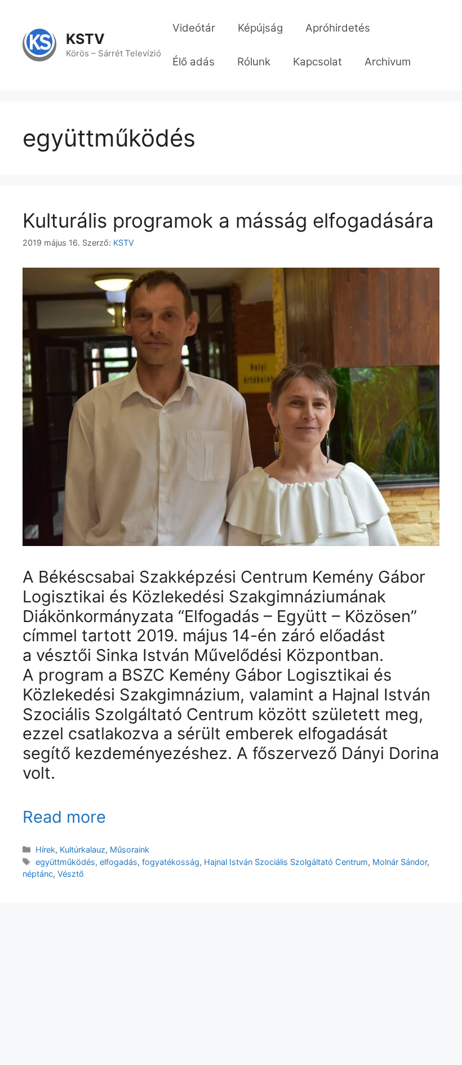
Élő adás (193, 61)
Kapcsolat (317, 61)
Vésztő (70, 873)
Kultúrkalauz (82, 849)
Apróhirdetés (337, 27)
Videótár (193, 27)
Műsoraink (129, 849)
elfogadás (118, 862)
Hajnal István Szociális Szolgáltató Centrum (286, 862)
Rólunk (253, 61)
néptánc (38, 873)
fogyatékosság (170, 862)
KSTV (85, 38)
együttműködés (65, 862)
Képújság (260, 27)
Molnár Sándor (399, 862)
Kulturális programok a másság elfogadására (228, 220)
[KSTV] (39, 44)
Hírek (45, 849)
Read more (64, 817)
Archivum (388, 61)
